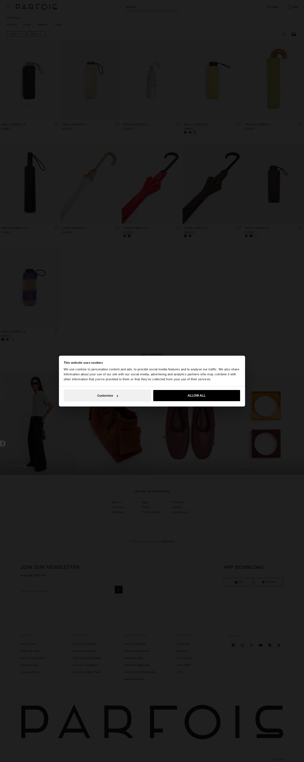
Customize (105, 395)
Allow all (197, 395)
